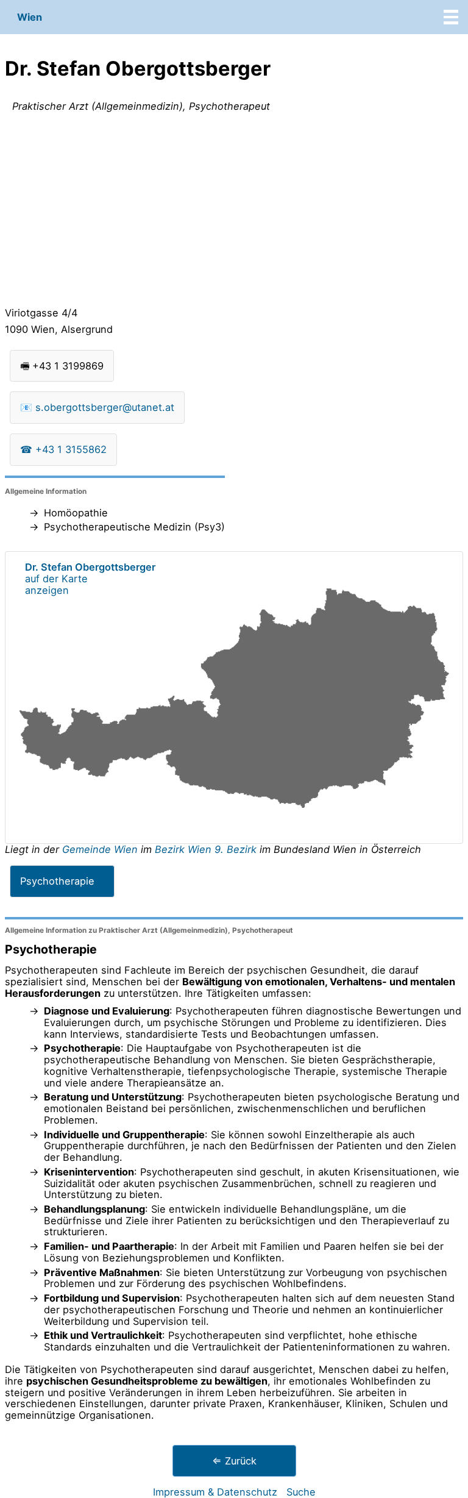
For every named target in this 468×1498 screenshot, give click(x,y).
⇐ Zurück (234, 1461)
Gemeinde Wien (101, 849)
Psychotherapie (57, 881)
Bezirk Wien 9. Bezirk (206, 849)
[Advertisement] (234, 212)
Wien (29, 17)
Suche (301, 1492)
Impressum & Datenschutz (215, 1492)
